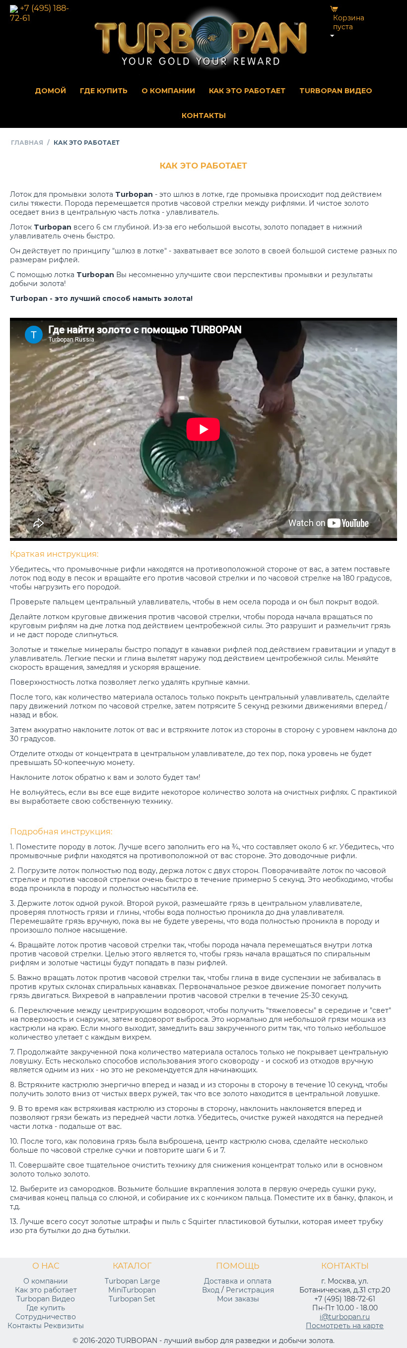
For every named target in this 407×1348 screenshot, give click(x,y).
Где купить (45, 1307)
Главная (27, 142)
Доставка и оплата (237, 1281)
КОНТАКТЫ (204, 115)
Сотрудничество (45, 1316)
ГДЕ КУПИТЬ (104, 90)
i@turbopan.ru (345, 1316)
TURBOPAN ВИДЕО (335, 90)
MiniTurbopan (132, 1290)
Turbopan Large (132, 1281)
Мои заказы (238, 1298)
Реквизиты (64, 1325)
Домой (50, 90)
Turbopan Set (132, 1298)
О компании (45, 1281)
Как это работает (46, 1290)
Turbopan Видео (45, 1298)
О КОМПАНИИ (168, 90)
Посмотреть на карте (345, 1325)
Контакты (24, 1325)
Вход (210, 1290)
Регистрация (250, 1290)
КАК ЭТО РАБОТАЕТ (247, 90)
